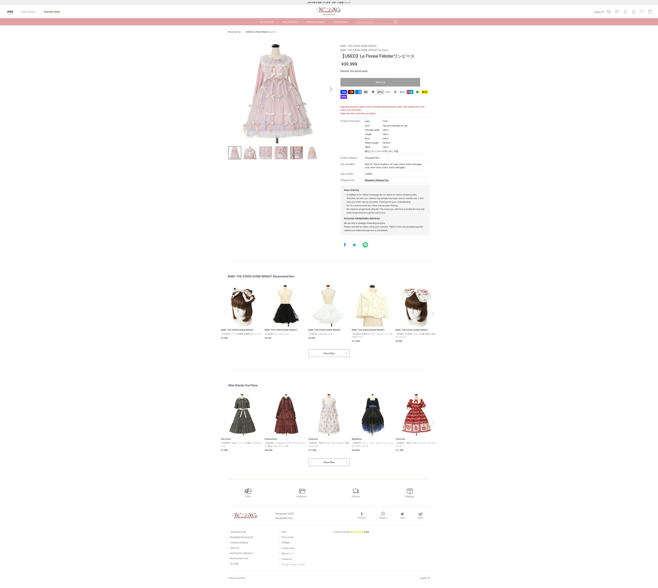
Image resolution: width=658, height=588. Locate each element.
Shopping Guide (238, 531)
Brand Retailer (28, 11)
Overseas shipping (239, 542)
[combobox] (378, 22)
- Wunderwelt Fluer (283, 518)
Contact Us (287, 559)
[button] (433, 313)
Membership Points (239, 558)
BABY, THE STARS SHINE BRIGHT (358, 45)
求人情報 (234, 563)
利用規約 (286, 542)
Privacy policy (288, 548)
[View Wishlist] (609, 12)
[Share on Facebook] (345, 245)
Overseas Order (52, 11)
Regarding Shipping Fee (376, 180)
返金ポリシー (288, 553)
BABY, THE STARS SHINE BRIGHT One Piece (364, 50)
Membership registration (241, 553)
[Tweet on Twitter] (354, 245)
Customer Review (342, 531)
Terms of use (288, 537)
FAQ (284, 531)
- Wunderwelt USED (284, 513)
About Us (234, 547)
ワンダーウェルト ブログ (293, 564)
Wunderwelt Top (234, 32)
